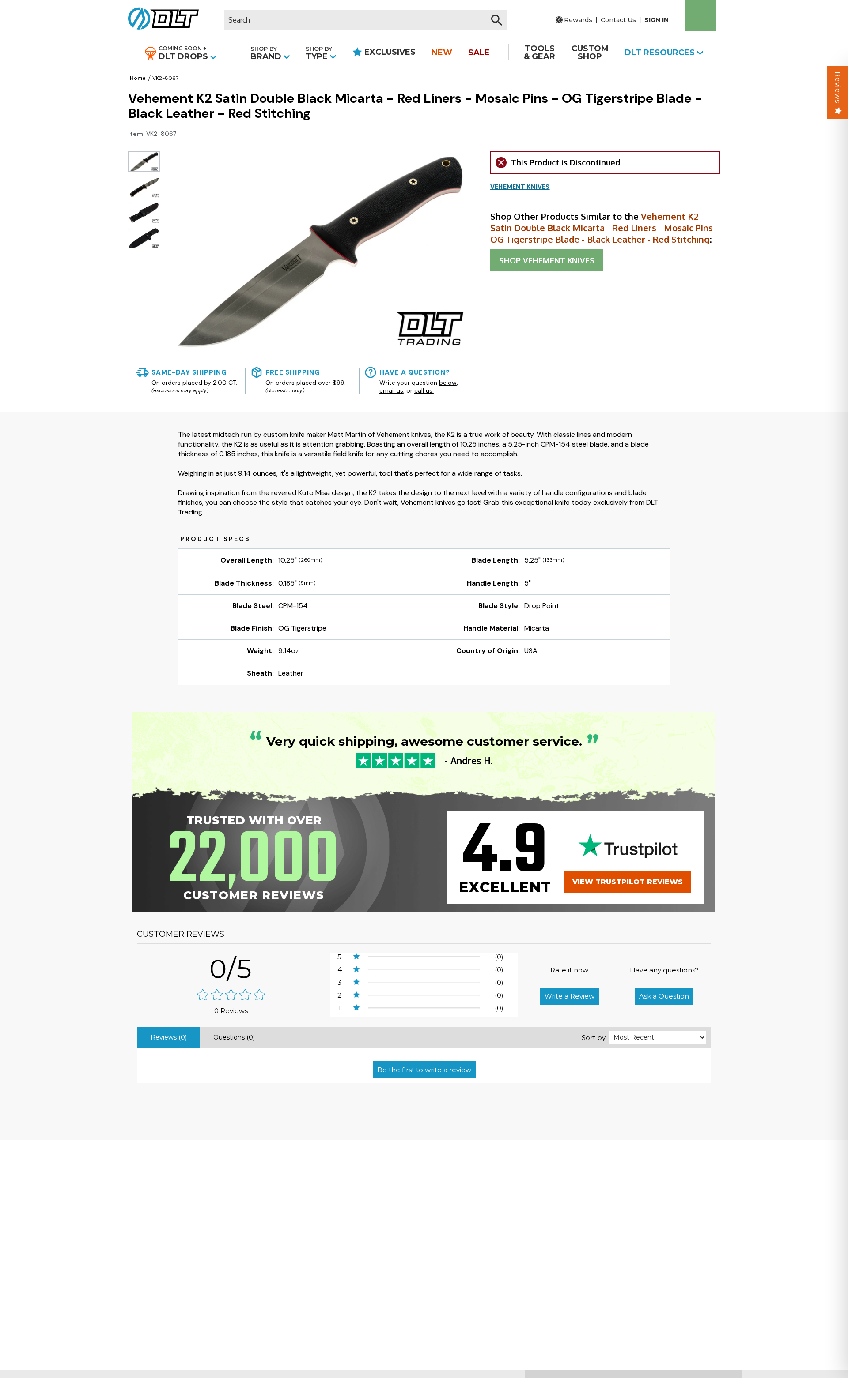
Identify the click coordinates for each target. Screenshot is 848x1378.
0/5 (231, 969)
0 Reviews (231, 1010)
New (442, 52)
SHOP (546, 260)
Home (138, 78)
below (448, 383)
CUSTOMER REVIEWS (180, 934)
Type (319, 53)
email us (391, 390)
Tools (539, 52)
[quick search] (497, 20)
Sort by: (594, 1037)
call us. (424, 390)
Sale (479, 52)
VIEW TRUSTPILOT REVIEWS (627, 882)
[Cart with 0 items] (700, 15)
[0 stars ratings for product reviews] (231, 995)
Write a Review (569, 996)
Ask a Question (664, 996)
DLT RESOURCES (661, 52)
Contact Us (618, 20)
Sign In (656, 20)
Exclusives (389, 52)
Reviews (837, 87)
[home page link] (160, 20)
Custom (590, 52)
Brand (267, 53)
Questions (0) (234, 1037)
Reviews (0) (169, 1037)
